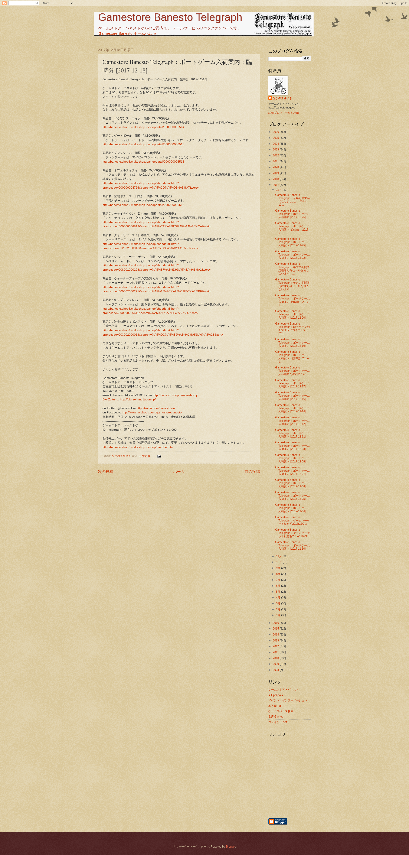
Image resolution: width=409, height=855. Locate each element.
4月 (278, 597)
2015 (276, 628)
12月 (279, 189)
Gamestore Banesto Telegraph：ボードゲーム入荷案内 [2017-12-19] (292, 342)
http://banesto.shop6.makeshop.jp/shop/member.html (138, 447)
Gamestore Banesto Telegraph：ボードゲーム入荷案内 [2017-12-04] (292, 508)
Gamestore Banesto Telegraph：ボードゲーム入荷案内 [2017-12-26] (292, 214)
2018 (276, 179)
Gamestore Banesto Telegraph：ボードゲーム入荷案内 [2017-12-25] (292, 242)
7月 (278, 579)
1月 (278, 615)
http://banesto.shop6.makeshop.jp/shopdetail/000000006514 (143, 127)
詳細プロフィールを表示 (283, 112)
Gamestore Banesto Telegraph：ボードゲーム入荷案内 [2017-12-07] (292, 470)
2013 (276, 640)
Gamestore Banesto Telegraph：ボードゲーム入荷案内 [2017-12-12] (292, 421)
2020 (276, 167)
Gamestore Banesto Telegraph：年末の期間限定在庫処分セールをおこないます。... (292, 268)
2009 (276, 664)
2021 (276, 161)
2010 (276, 658)
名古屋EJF (275, 706)
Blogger (230, 846)
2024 (276, 143)
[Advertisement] (312, 795)
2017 (276, 184)
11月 (279, 556)
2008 (276, 670)
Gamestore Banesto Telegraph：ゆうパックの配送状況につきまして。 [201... (292, 328)
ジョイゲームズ (278, 722)
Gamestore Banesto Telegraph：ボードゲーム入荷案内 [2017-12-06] (292, 483)
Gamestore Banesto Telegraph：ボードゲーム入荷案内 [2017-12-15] (292, 396)
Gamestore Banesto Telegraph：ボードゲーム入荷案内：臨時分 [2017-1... (292, 356)
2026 (276, 131)
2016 (276, 622)
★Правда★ (276, 695)
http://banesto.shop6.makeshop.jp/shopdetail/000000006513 (143, 161)
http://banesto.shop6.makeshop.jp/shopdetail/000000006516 (143, 205)
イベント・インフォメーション (287, 700)
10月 (279, 562)
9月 (278, 568)
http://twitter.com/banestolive (156, 408)
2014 (276, 634)
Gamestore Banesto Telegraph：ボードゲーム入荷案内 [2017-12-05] (292, 495)
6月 (278, 585)
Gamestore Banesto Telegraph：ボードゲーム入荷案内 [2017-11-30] (292, 545)
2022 (276, 155)
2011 (276, 652)
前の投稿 (252, 471)
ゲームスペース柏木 (280, 711)
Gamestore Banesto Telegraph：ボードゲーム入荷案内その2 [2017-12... (293, 371)
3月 (278, 603)
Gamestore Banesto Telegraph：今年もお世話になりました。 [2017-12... (292, 199)
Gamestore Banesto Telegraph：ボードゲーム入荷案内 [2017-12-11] (292, 433)
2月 (278, 609)
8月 (278, 574)
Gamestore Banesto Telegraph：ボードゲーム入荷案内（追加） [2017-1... (292, 227)
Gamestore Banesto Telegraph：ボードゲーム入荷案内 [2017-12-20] (292, 314)
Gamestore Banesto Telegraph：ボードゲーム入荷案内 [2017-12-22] (292, 255)
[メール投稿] (159, 456)
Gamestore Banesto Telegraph (170, 17)
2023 (276, 149)
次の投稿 (105, 471)
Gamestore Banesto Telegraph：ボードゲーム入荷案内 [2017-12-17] (292, 383)
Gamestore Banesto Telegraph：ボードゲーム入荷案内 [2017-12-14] (292, 408)
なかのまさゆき (282, 98)
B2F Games (275, 716)
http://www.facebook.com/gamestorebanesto (152, 412)
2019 (276, 173)
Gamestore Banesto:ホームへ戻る (127, 33)
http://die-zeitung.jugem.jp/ (138, 399)
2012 (276, 646)
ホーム (179, 471)
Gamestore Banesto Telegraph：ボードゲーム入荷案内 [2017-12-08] (292, 446)
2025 (276, 137)
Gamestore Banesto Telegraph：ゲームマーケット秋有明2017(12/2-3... (292, 520)
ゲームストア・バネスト (283, 689)
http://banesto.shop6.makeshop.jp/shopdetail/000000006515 (143, 144)
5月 (278, 591)
